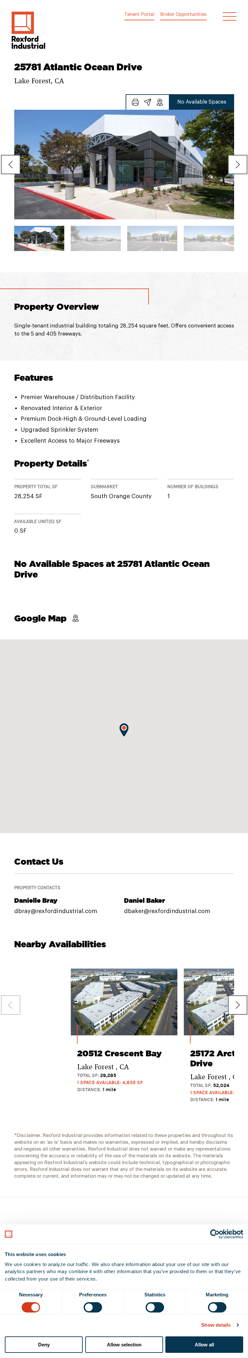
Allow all (204, 1344)
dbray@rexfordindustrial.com (55, 911)
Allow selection (124, 1344)
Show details (216, 1325)
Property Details (51, 463)
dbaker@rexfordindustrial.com (167, 911)
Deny (44, 1344)
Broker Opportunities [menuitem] (183, 14)
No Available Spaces (201, 102)
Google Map (40, 618)
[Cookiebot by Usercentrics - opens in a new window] (215, 1234)
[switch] (93, 1307)
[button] (28, 30)
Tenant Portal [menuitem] (139, 14)
